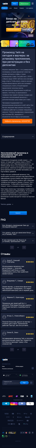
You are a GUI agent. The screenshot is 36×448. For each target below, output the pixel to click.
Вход (14, 3)
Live (10, 8)
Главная (4, 8)
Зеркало (18, 213)
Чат (24, 383)
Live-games (29, 8)
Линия (15, 8)
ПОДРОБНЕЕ (27, 29)
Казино (22, 8)
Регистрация (25, 3)
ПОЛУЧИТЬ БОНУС (13, 29)
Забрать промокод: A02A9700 (17, 121)
